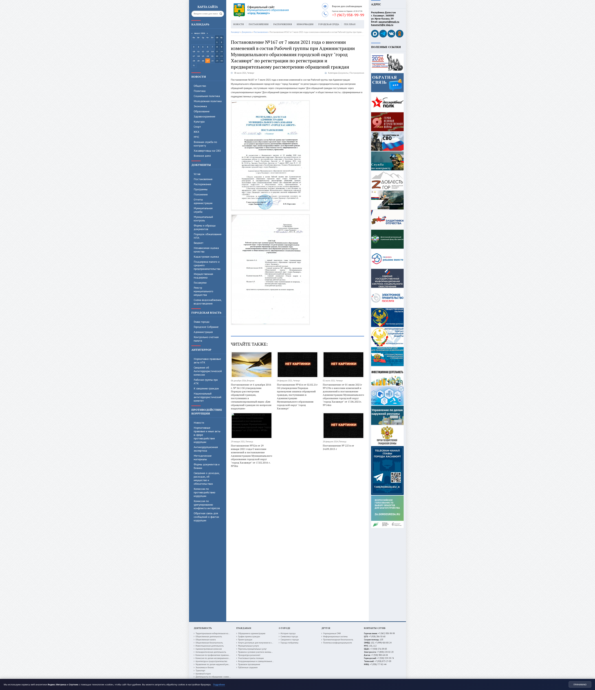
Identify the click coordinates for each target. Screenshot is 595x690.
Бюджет (198, 243)
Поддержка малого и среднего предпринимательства (207, 265)
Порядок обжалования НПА (207, 235)
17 (194, 56)
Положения (201, 194)
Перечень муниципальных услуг (252, 649)
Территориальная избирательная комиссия (215, 633)
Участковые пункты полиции (251, 658)
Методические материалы (203, 457)
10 (194, 51)
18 (198, 56)
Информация (305, 24)
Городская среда (328, 24)
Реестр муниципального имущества (203, 291)
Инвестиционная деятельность (210, 646)
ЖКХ (196, 132)
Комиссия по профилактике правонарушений (216, 655)
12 (203, 51)
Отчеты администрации (203, 201)
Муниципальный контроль (203, 218)
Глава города (201, 321)
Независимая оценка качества (206, 249)
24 (194, 61)
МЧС (196, 137)
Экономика (200, 106)
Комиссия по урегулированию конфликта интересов (207, 504)
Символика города (289, 636)
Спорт (197, 126)
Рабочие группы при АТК (206, 381)
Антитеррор (201, 349)
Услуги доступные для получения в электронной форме (263, 642)
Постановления (203, 179)
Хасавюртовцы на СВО (207, 150)
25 (198, 61)
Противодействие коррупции (206, 411)
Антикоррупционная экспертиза (206, 448)
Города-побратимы (289, 642)
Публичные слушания (248, 667)
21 (212, 56)
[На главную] (269, 10)
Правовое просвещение (249, 664)
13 (208, 51)
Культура (199, 121)
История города (288, 633)
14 (212, 51)
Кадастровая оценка (206, 256)
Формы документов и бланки (207, 466)
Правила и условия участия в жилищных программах (262, 652)
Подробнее (219, 684)
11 (198, 51)
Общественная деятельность (209, 636)
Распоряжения (202, 184)
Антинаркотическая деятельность (211, 652)
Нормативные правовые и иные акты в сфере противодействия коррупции (207, 435)
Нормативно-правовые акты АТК (207, 360)
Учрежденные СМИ (332, 633)
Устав (197, 174)
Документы (201, 165)
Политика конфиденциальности (337, 642)
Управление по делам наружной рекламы (214, 664)
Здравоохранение (204, 116)
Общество (200, 86)
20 (208, 56)
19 (203, 56)
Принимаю (579, 684)
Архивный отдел (203, 673)
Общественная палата (206, 639)
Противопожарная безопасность (338, 639)
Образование (201, 111)
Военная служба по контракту (205, 143)
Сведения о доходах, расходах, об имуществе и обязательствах (206, 478)
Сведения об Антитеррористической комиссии (208, 371)
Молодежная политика (208, 101)
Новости (198, 76)
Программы (200, 189)
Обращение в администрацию (251, 633)
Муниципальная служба (203, 209)
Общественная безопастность (209, 642)
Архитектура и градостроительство (211, 661)
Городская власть (206, 312)
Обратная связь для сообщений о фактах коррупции (206, 516)
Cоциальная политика (207, 96)
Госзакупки (200, 282)
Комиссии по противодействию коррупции (204, 492)
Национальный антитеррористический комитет (207, 397)
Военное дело (202, 155)
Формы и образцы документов (205, 227)
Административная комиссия (209, 649)
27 (208, 61)
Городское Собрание (206, 327)
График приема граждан (249, 636)
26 (203, 61)
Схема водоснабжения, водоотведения (207, 301)
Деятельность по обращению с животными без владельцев (223, 676)
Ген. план (349, 24)
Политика (199, 91)
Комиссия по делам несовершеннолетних (215, 658)
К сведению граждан (206, 388)
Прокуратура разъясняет (249, 655)
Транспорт (200, 670)
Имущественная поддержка (203, 275)
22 (217, 56)
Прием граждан (245, 639)
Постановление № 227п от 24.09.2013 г (338, 447)
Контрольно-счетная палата (206, 338)
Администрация (203, 332)
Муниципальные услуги (248, 646)
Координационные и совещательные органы (258, 661)
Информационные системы (335, 636)
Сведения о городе (290, 639)
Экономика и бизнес (205, 667)
